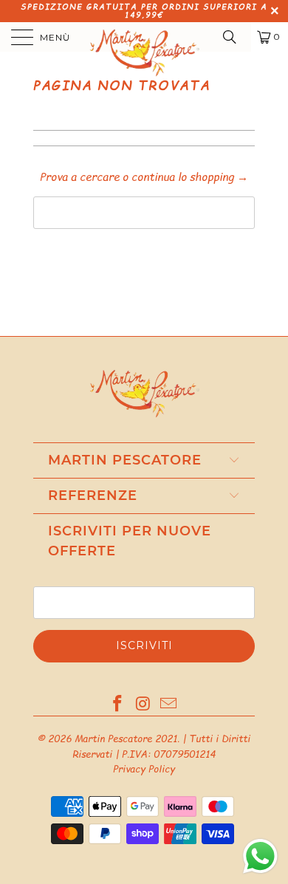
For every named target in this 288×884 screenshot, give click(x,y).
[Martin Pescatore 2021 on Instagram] (143, 704)
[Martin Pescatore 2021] (144, 37)
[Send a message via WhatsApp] (260, 856)
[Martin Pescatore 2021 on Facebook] (117, 704)
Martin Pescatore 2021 (126, 738)
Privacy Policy (144, 768)
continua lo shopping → (189, 176)
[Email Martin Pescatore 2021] (169, 704)
